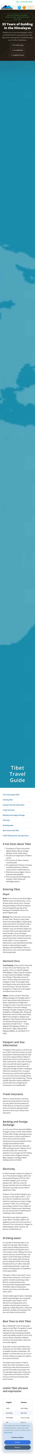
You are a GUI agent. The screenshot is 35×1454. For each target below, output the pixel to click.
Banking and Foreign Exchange (14, 815)
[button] (24, 7)
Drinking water (8, 825)
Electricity (6, 820)
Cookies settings (17, 1437)
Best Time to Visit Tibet (11, 830)
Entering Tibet (8, 800)
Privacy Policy (8, 1432)
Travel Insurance (9, 810)
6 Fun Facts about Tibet (11, 795)
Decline (17, 1447)
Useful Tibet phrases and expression (16, 836)
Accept (17, 1442)
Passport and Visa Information (13, 805)
